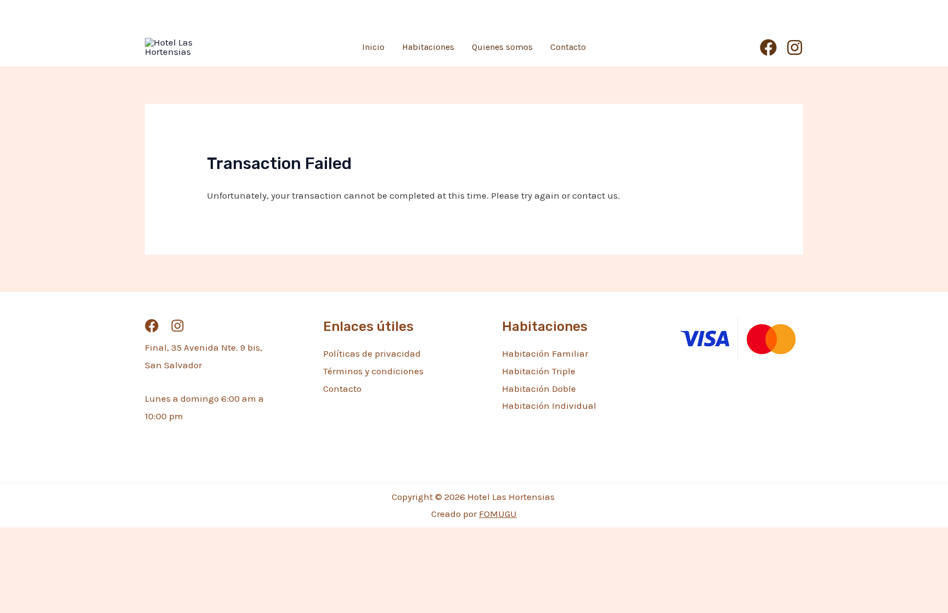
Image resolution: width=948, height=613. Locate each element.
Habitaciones (428, 47)
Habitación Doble (539, 388)
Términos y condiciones (373, 370)
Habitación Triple (538, 370)
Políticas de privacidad (372, 353)
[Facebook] (768, 47)
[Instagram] (794, 47)
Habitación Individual (549, 405)
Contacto (568, 47)
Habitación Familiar (545, 353)
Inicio (373, 47)
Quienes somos (502, 47)
